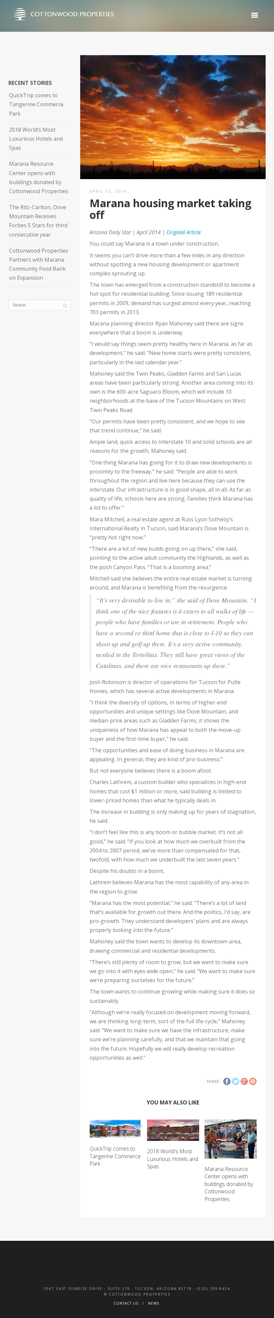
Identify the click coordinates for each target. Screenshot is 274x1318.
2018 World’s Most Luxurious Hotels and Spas (36, 138)
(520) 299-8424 (213, 1288)
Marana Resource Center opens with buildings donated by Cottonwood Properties (228, 1184)
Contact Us (126, 1303)
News (153, 1303)
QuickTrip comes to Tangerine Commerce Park (115, 1156)
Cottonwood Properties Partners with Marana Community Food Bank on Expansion (38, 264)
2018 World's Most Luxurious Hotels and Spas (172, 1159)
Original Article (183, 232)
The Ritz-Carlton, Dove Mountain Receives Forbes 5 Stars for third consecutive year (38, 221)
